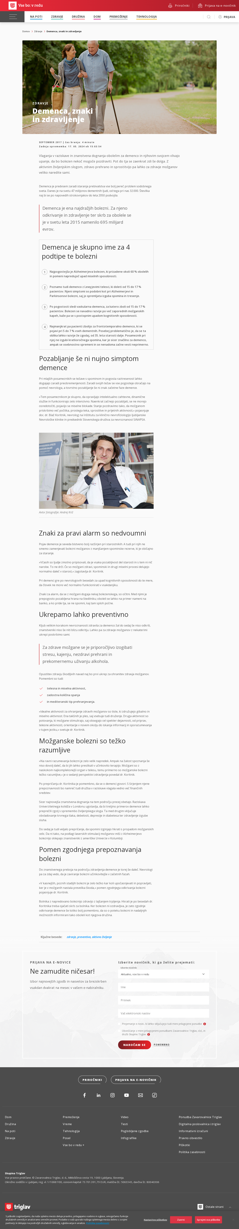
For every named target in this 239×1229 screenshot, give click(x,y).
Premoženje (119, 17)
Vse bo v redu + (73, 1145)
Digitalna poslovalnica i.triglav (200, 1124)
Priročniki (92, 1080)
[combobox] (163, 974)
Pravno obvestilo (190, 1138)
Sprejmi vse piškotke (208, 1219)
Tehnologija (146, 17)
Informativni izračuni (193, 1131)
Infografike (129, 1138)
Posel (66, 1138)
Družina (78, 17)
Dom (97, 17)
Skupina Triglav (15, 1173)
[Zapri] (233, 1220)
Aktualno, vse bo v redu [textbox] (135, 974)
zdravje (71, 937)
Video (125, 1117)
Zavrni (181, 1219)
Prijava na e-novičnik (136, 1080)
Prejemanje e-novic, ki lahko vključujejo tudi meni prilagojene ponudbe (162, 1023)
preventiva (84, 937)
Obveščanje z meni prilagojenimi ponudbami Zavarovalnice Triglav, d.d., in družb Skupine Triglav (163, 1032)
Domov (26, 31)
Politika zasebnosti (192, 1152)
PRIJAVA (229, 17)
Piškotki (184, 1145)
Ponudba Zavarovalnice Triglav (200, 1117)
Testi (124, 1124)
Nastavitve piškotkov (155, 1219)
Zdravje (57, 17)
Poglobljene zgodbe (135, 1131)
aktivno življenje (102, 937)
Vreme (67, 1124)
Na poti (36, 17)
